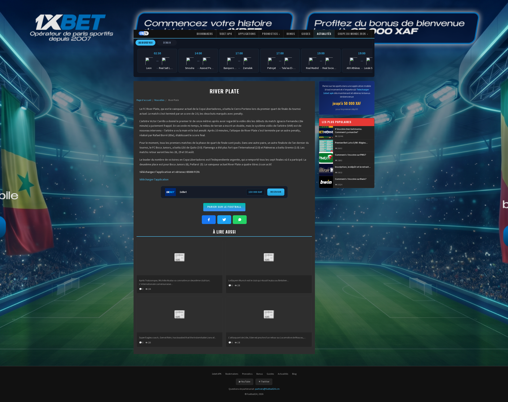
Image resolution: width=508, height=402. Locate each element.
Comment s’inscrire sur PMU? (350, 155)
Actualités (324, 34)
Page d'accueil (144, 100)
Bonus (291, 34)
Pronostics (270, 34)
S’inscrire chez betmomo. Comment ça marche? (348, 131)
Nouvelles (159, 100)
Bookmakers (205, 34)
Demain (167, 42)
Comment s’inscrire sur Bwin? (351, 179)
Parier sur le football (224, 207)
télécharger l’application (154, 180)
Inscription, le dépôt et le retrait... (353, 167)
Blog (294, 374)
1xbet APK (225, 34)
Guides (305, 34)
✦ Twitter (264, 381)
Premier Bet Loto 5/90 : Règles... (351, 143)
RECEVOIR (275, 192)
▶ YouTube (244, 381)
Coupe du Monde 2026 (352, 34)
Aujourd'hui (146, 42)
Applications (247, 34)
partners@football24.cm (267, 389)
